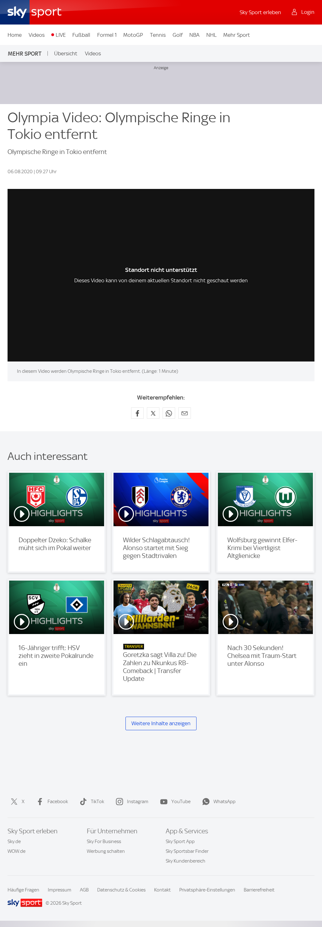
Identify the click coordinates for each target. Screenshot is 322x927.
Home (15, 35)
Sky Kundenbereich (185, 861)
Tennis (158, 35)
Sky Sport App (180, 841)
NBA (194, 35)
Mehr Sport (236, 35)
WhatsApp (225, 801)
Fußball (81, 35)
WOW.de (16, 851)
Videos (37, 35)
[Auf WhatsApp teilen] (169, 413)
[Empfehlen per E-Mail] (184, 413)
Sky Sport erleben (260, 12)
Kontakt (162, 890)
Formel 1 (107, 35)
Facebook (57, 801)
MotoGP (133, 35)
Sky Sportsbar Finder (187, 851)
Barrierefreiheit (259, 890)
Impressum (59, 890)
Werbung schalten (106, 851)
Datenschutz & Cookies (121, 890)
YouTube (181, 801)
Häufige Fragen (23, 890)
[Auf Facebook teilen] (137, 413)
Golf (178, 35)
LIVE (61, 35)
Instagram (137, 801)
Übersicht (65, 53)
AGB (84, 890)
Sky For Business (104, 841)
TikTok (97, 801)
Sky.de (14, 841)
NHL (211, 35)
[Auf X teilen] (153, 413)
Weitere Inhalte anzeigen (161, 723)
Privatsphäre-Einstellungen (207, 890)
